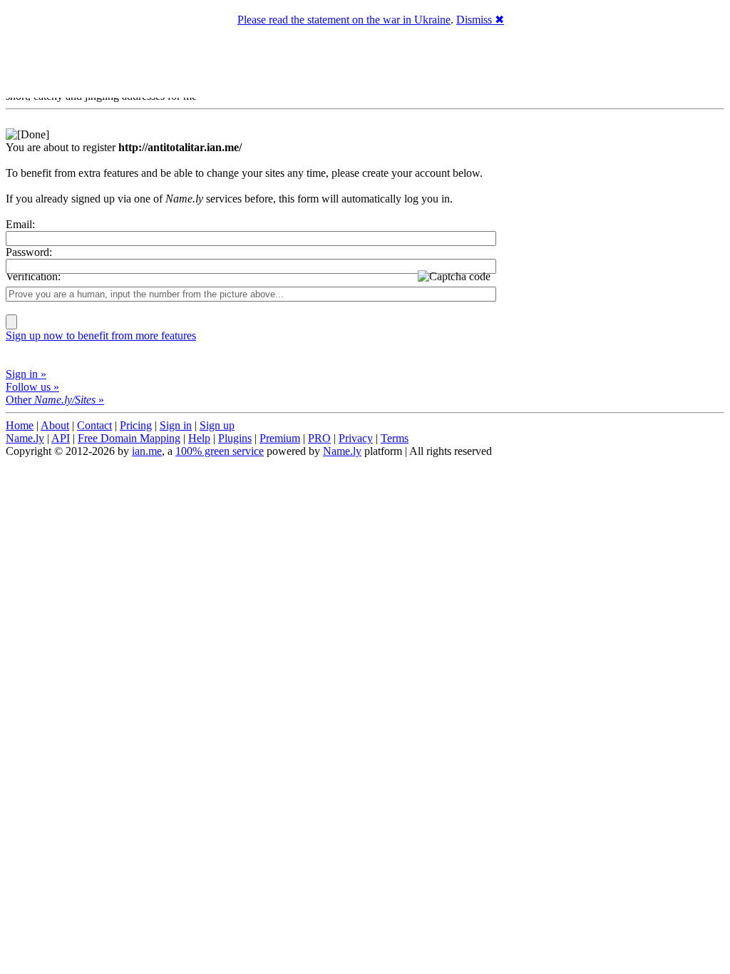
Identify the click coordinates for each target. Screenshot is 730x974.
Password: (29, 252)
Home (20, 425)
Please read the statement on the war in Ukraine (344, 20)
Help (199, 438)
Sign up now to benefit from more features (101, 335)
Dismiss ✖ (480, 20)
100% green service (219, 451)
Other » (55, 400)
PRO (319, 438)
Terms (394, 438)
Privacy (356, 438)
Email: (20, 224)
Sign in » (26, 374)
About (55, 425)
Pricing (136, 425)
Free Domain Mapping (129, 438)
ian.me (147, 451)
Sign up (217, 425)
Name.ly (25, 438)
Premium (279, 438)
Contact (94, 425)
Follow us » (32, 387)
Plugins (235, 438)
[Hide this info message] (27, 134)
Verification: (33, 276)
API (60, 438)
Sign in (176, 425)
